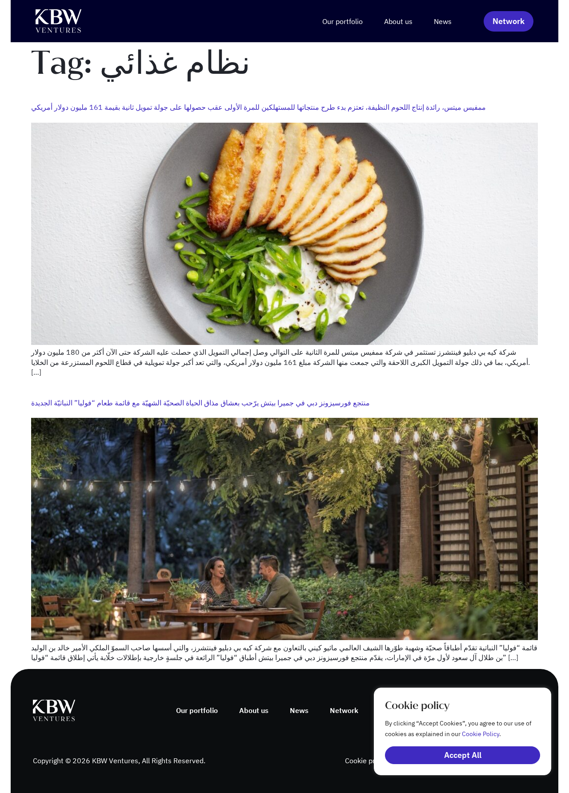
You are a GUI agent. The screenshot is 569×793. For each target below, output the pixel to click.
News (443, 21)
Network (344, 710)
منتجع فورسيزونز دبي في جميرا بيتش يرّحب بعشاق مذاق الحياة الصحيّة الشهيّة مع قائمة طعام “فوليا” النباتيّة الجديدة (200, 402)
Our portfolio (342, 21)
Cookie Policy (480, 734)
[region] (453, 731)
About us (398, 21)
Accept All (462, 755)
